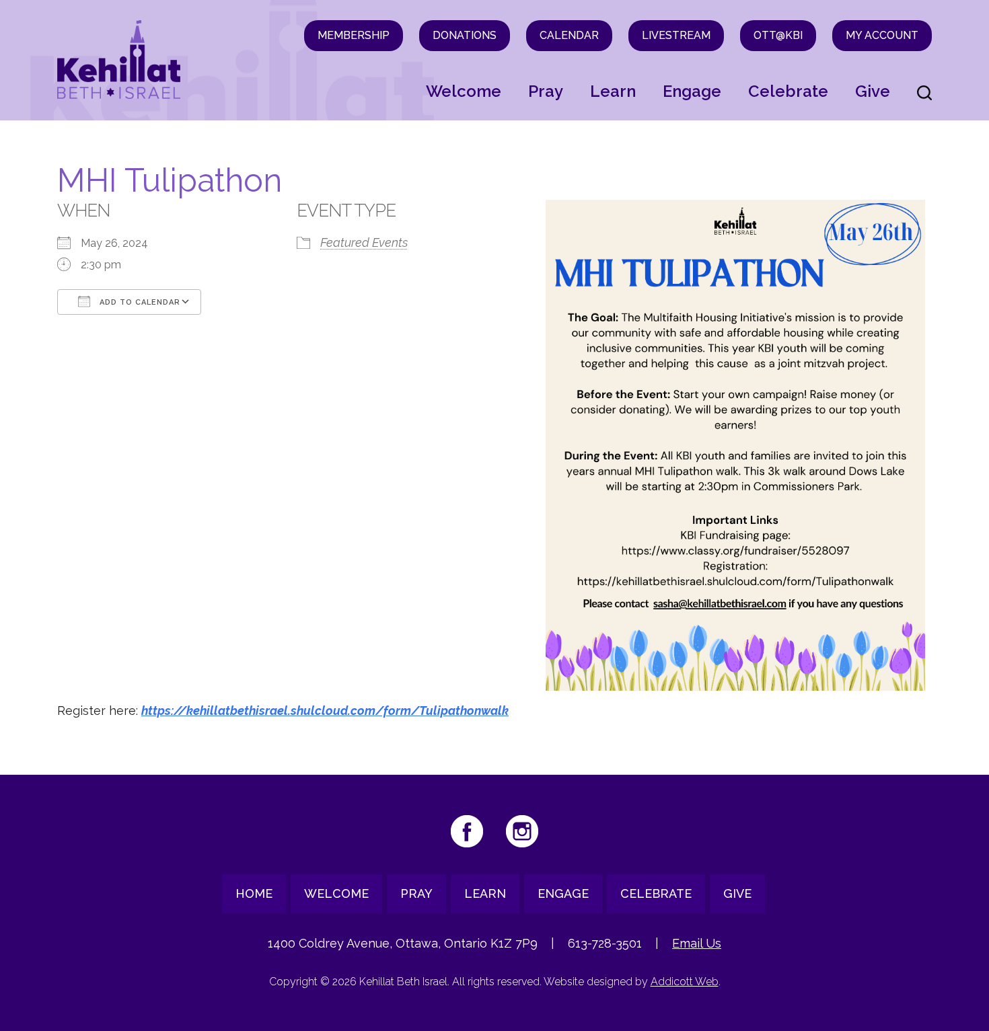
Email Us (696, 943)
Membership (354, 35)
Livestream (676, 35)
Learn (613, 91)
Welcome (463, 91)
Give (872, 91)
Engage (692, 91)
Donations (465, 35)
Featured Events (364, 242)
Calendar (569, 35)
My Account (882, 35)
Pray (545, 91)
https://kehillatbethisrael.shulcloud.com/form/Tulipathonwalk (325, 710)
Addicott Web (685, 981)
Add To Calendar (138, 302)
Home (253, 893)
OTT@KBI (778, 35)
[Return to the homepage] (118, 59)
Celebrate (788, 91)
